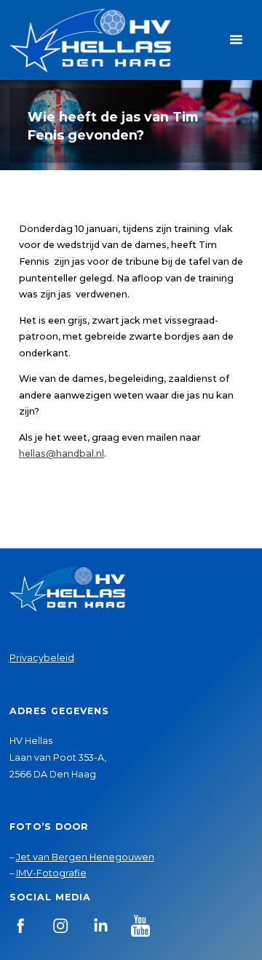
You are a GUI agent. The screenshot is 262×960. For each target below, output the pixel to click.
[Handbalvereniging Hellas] (90, 39)
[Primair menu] (236, 40)
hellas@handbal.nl (61, 453)
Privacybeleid (41, 657)
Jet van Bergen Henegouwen (85, 857)
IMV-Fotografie (51, 873)
